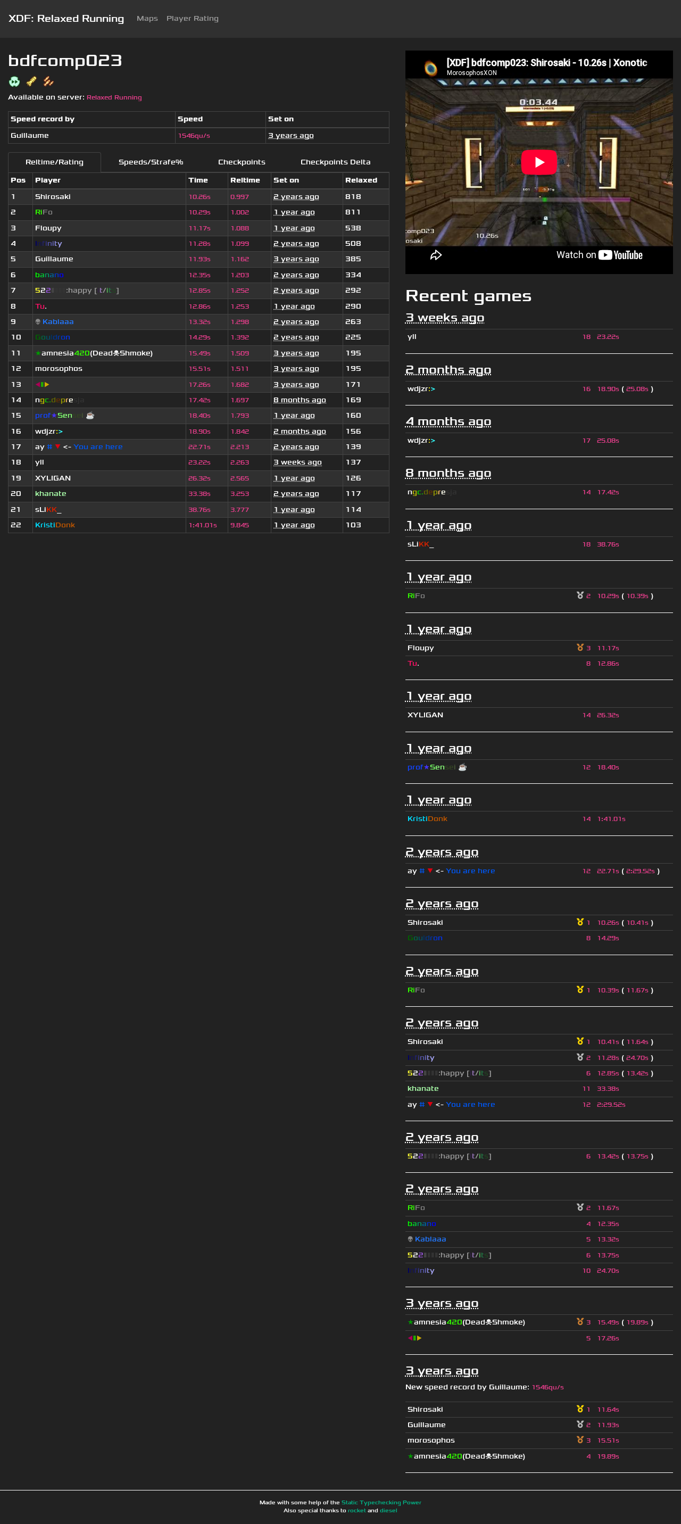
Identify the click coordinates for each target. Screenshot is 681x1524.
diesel (388, 1511)
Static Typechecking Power (381, 1503)
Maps (147, 18)
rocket (357, 1511)
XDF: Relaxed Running (66, 18)
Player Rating (193, 18)
